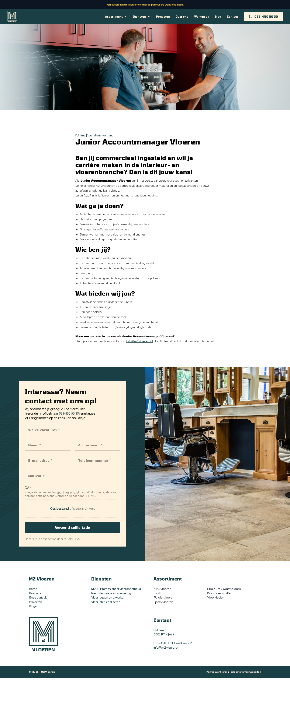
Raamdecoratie (219, 593)
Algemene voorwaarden (246, 671)
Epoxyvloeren (163, 602)
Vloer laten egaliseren (105, 602)
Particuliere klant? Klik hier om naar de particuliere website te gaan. (145, 4)
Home (33, 588)
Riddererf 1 (160, 630)
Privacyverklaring (217, 671)
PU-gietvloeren (164, 597)
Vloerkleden (216, 597)
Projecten (163, 16)
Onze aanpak (38, 597)
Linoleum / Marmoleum (224, 589)
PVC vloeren (162, 589)
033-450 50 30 (69, 413)
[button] (116, 16)
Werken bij (201, 16)
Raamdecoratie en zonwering (111, 593)
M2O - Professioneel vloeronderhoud (116, 588)
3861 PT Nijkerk (164, 634)
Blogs (33, 606)
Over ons (182, 16)
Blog (218, 16)
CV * (28, 487)
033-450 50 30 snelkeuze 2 (172, 643)
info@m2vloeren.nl (139, 341)
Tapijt (157, 593)
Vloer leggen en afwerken (108, 597)
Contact (232, 16)
